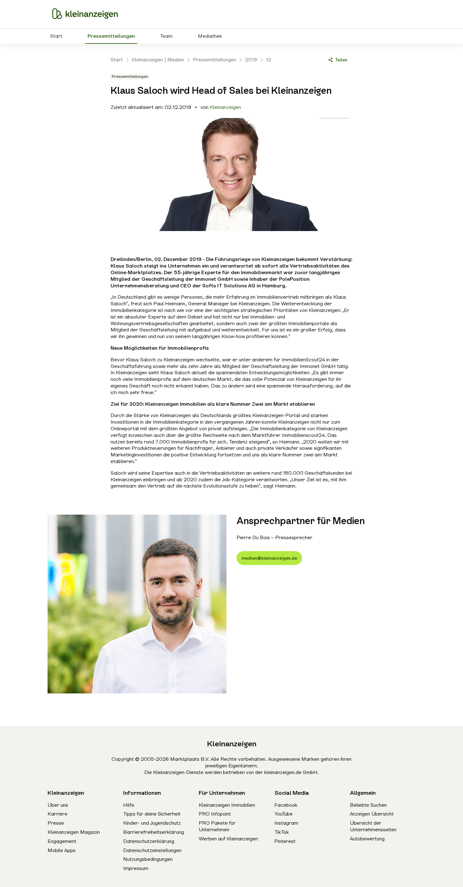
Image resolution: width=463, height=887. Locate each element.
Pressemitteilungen (111, 36)
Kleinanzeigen (225, 107)
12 (268, 60)
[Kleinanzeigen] (85, 14)
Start (56, 36)
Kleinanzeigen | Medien (158, 60)
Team (166, 36)
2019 (251, 60)
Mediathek (210, 36)
